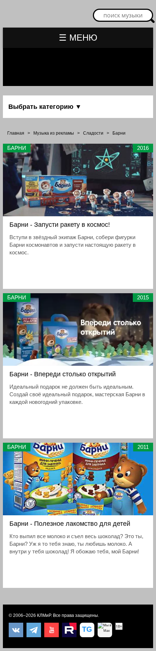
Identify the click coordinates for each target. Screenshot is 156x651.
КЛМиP (44, 615)
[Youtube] (51, 630)
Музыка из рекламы (53, 133)
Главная (15, 133)
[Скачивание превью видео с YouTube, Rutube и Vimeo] (87, 630)
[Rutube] (69, 630)
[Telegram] (33, 630)
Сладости (93, 133)
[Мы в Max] (105, 630)
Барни (119, 133)
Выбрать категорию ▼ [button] (45, 106)
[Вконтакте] (16, 630)
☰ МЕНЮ (78, 37)
